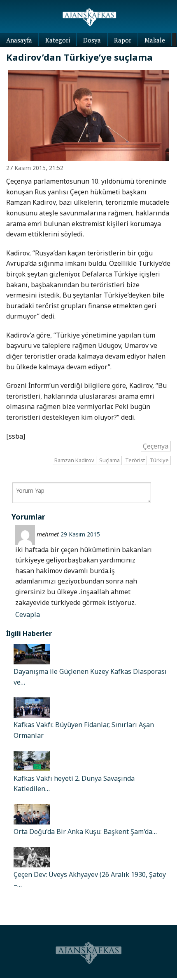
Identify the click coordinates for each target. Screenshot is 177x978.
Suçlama (109, 460)
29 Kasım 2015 (80, 534)
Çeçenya (155, 446)
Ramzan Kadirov (74, 460)
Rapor (122, 40)
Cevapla (27, 614)
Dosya (92, 40)
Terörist (135, 460)
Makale (154, 40)
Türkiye (159, 460)
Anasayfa (19, 40)
